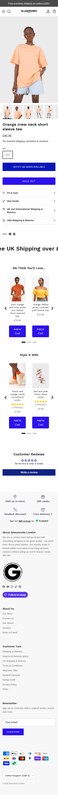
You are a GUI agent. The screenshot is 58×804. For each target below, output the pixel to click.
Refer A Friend (10, 632)
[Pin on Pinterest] (14, 234)
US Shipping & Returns (14, 661)
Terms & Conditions (12, 665)
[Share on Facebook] (10, 234)
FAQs (5, 689)
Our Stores (8, 623)
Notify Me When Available (29, 167)
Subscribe (13, 732)
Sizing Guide (9, 679)
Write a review (29, 472)
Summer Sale (18, 4)
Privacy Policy (10, 684)
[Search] (10, 11)
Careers (7, 628)
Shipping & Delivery (12, 651)
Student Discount (11, 675)
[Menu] (3, 11)
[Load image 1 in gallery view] (29, 59)
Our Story (7, 613)
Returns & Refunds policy (15, 656)
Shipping (20, 141)
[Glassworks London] (29, 11)
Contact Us (8, 618)
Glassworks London (16, 783)
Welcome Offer (10, 670)
